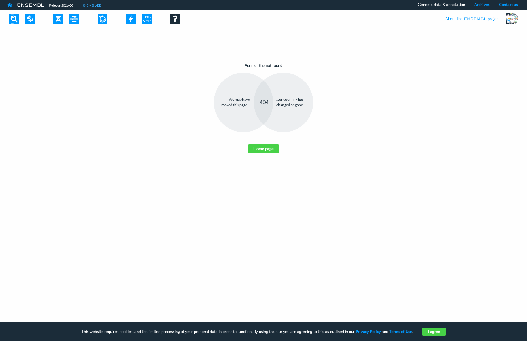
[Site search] (14, 19)
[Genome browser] (58, 19)
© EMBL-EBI (93, 5)
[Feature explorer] (102, 19)
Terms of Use (400, 331)
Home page (263, 148)
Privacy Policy (368, 331)
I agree (434, 331)
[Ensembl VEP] (147, 19)
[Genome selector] (30, 19)
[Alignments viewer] (74, 19)
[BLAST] (131, 19)
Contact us (508, 4)
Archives (482, 4)
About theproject (472, 18)
